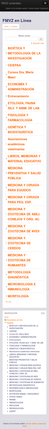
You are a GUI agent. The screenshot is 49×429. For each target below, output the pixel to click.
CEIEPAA (14, 65)
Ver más (8, 302)
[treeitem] (24, 317)
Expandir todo (38, 43)
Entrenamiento (18, 96)
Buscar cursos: (24, 35)
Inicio (6, 317)
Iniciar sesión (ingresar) (38, 8)
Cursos (10, 322)
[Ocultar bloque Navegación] (42, 313)
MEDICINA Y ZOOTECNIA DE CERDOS (19, 243)
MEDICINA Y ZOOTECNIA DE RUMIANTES (19, 260)
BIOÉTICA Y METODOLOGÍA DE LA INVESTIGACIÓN (24, 53)
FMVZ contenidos (11, 3)
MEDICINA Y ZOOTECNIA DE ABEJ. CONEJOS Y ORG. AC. (24, 214)
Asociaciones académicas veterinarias (17, 144)
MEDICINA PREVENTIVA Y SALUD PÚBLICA (24, 173)
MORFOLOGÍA (18, 296)
